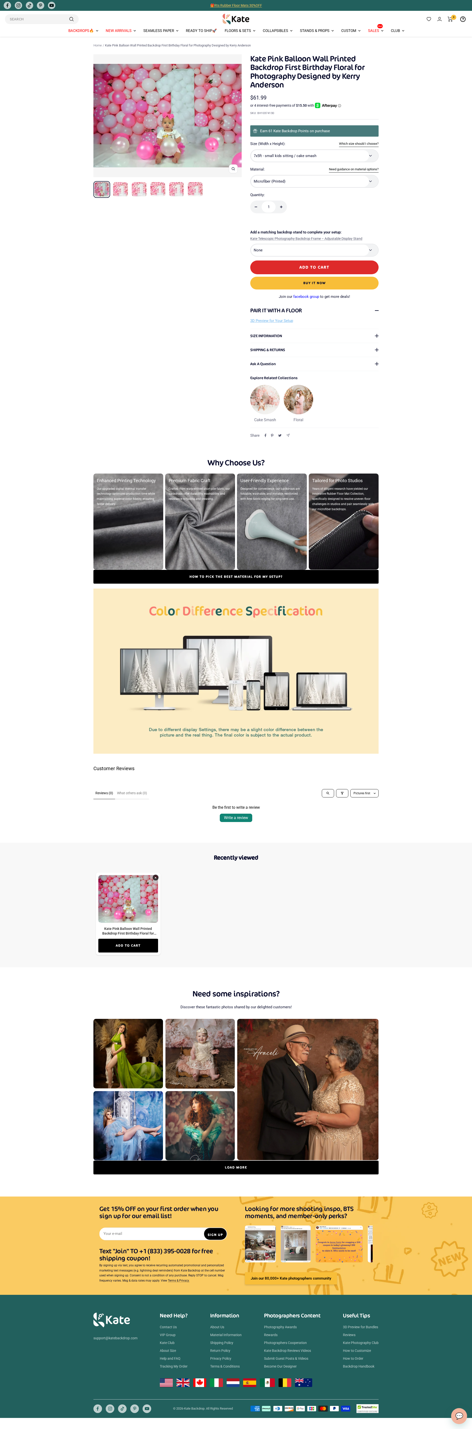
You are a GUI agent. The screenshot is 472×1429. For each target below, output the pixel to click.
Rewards (271, 1335)
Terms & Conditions (225, 1366)
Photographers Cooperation (285, 1343)
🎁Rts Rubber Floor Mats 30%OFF (236, 5)
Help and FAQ (170, 1358)
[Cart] (450, 19)
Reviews (349, 1335)
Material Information (226, 1335)
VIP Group (168, 1335)
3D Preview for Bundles (360, 1327)
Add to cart (128, 945)
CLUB (395, 31)
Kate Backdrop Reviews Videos (287, 1351)
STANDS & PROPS (314, 31)
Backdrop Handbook (358, 1366)
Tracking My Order (174, 1366)
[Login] (439, 19)
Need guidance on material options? (354, 169)
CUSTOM (348, 31)
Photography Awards (280, 1327)
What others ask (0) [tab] (132, 793)
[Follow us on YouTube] (51, 5)
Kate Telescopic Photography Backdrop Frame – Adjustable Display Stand (306, 239)
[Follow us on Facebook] (7, 5)
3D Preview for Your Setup (271, 320)
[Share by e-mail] (288, 435)
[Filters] (342, 793)
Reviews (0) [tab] (104, 793)
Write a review (236, 817)
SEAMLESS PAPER (158, 31)
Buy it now (314, 283)
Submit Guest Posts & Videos (286, 1358)
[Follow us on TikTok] (29, 5)
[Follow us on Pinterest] (40, 5)
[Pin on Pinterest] (272, 435)
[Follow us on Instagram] (18, 5)
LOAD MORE (236, 1167)
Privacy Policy (220, 1358)
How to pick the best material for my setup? (236, 577)
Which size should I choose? (359, 143)
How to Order (353, 1358)
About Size (168, 1351)
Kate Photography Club (361, 1343)
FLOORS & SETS (238, 31)
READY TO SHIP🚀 (201, 31)
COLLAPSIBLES (275, 31)
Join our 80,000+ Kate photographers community (291, 1278)
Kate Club (167, 1343)
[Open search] (328, 793)
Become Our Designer (280, 1366)
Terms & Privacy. (179, 1280)
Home (97, 45)
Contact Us (168, 1327)
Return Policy (220, 1351)
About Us (217, 1327)
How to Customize (357, 1351)
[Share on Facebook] (265, 435)
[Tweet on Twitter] (280, 435)
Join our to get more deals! (314, 296)
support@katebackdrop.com (115, 1338)
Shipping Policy (221, 1343)
